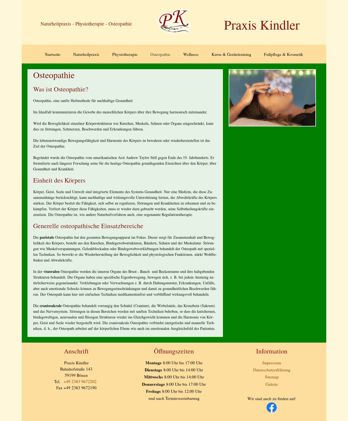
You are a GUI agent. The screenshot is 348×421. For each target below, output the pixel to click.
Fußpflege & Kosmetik (283, 54)
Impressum (271, 362)
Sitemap (272, 376)
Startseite (52, 54)
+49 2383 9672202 (80, 381)
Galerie (272, 384)
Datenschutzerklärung (271, 369)
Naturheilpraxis (86, 54)
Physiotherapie (125, 54)
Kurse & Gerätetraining (231, 54)
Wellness (190, 54)
